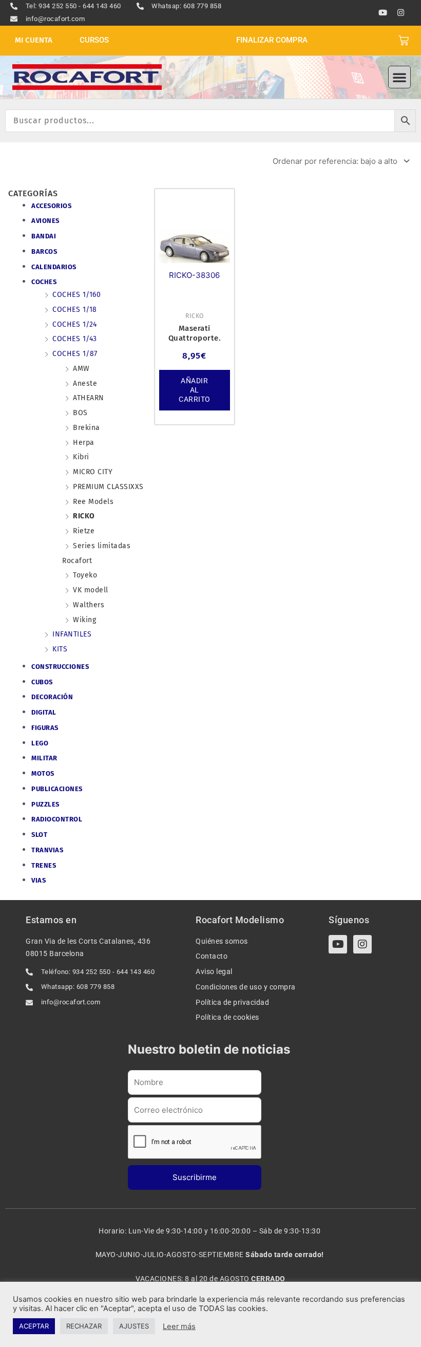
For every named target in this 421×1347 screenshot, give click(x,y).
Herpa (83, 442)
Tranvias (47, 850)
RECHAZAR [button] (84, 1326)
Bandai (43, 236)
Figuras (45, 728)
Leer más (179, 1326)
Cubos (42, 682)
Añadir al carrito (194, 390)
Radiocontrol (56, 819)
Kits (59, 649)
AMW (81, 368)
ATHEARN (88, 398)
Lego (39, 743)
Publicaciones (57, 789)
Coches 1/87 (75, 353)
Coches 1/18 (74, 309)
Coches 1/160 (76, 294)
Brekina (86, 427)
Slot (39, 834)
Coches (43, 282)
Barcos (44, 251)
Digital (43, 712)
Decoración (52, 697)
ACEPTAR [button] (34, 1326)
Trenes (43, 865)
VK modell (90, 590)
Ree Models (93, 501)
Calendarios (53, 267)
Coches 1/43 (74, 338)
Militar (44, 758)
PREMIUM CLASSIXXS (108, 486)
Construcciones (60, 666)
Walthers (88, 605)
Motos (42, 773)
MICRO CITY (92, 471)
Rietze (83, 531)
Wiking (84, 619)
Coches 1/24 (74, 324)
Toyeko (85, 575)
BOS (80, 412)
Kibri (81, 457)
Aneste (85, 383)
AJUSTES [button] (134, 1326)
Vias (38, 880)
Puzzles (45, 804)
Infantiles (71, 634)
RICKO (84, 516)
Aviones (45, 220)
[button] (399, 77)
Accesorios (51, 206)
